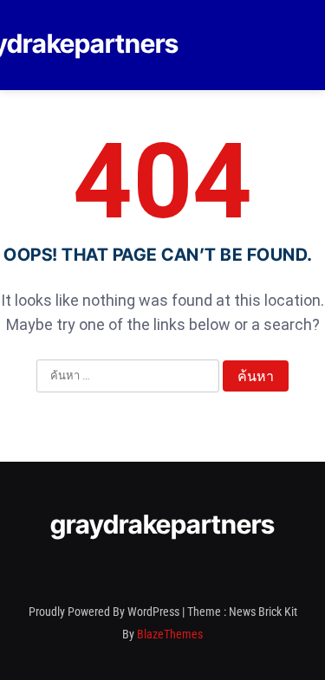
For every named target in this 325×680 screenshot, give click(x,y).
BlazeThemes (170, 634)
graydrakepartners (162, 524)
